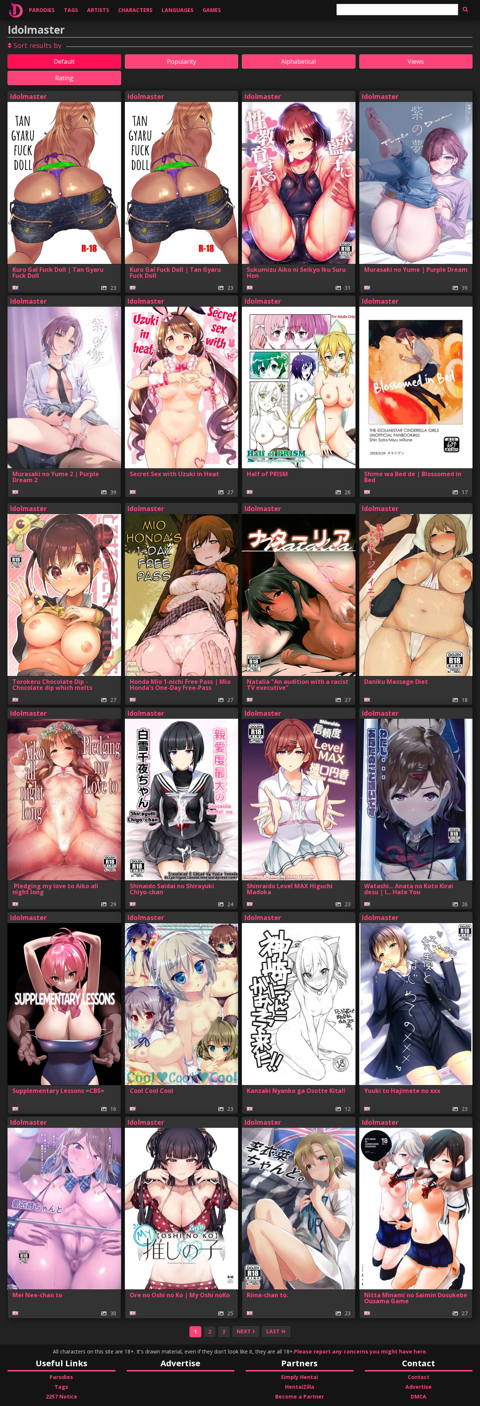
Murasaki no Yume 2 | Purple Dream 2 (55, 477)
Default (64, 61)
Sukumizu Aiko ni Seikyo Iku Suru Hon (296, 272)
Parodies (42, 9)
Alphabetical (298, 61)
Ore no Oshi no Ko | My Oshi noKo (180, 1295)
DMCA (418, 1396)
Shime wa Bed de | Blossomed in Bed (412, 477)
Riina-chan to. (267, 1295)
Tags (71, 9)
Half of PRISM (267, 474)
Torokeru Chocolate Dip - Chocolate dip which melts (52, 685)
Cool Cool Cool (151, 1091)
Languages (178, 9)
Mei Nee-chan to (37, 1295)
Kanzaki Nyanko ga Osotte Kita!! (296, 1091)
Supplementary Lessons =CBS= (58, 1091)
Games (211, 9)
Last (273, 1331)
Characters (135, 9)
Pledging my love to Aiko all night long (55, 889)
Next (244, 1331)
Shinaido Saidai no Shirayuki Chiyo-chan (172, 889)
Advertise (418, 1386)
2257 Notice (61, 1396)
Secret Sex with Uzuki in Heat (174, 474)
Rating (64, 78)
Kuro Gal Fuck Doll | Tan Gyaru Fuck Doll (58, 272)
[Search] (465, 9)
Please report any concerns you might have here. (361, 1351)
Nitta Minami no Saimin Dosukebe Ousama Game (415, 1298)
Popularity (181, 61)
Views (416, 61)
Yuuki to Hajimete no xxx (402, 1091)
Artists (98, 9)
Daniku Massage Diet (396, 682)
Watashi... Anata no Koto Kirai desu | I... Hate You (408, 889)
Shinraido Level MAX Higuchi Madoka (290, 889)
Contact (418, 1377)
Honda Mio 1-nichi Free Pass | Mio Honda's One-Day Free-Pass (180, 685)
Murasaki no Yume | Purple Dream (416, 269)
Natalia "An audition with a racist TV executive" (297, 685)
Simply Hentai (299, 1377)
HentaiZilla (299, 1386)
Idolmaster (28, 96)
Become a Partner (299, 1396)
